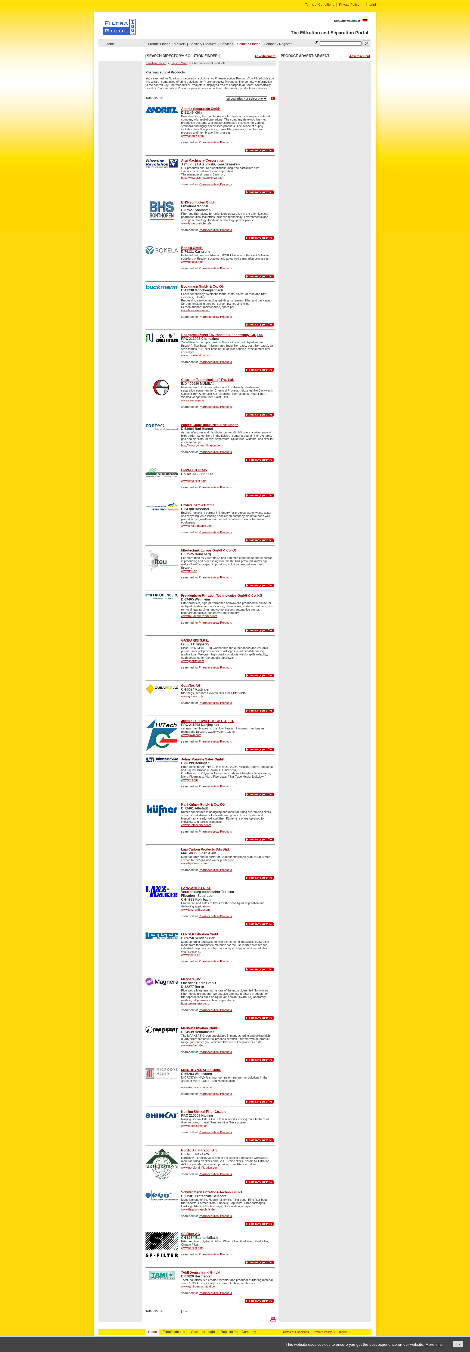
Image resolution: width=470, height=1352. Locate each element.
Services (226, 44)
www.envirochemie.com (196, 525)
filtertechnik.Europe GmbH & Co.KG (208, 550)
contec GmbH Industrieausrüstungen (209, 425)
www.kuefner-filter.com (196, 825)
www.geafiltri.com (192, 661)
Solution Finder (248, 44)
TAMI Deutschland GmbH (200, 1272)
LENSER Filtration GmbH (200, 934)
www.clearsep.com (193, 400)
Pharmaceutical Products (215, 142)
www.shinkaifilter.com (195, 1125)
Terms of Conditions (319, 5)
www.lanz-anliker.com (195, 909)
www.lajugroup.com (194, 863)
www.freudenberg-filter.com (199, 616)
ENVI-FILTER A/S (194, 470)
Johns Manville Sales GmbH (202, 759)
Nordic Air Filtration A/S (199, 1150)
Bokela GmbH (192, 248)
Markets (179, 44)
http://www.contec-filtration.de (200, 445)
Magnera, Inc (191, 979)
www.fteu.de (189, 570)
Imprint (371, 5)
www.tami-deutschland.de (198, 1286)
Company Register (278, 44)
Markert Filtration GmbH (199, 1028)
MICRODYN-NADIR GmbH (201, 1070)
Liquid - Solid (179, 63)
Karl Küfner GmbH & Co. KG (203, 804)
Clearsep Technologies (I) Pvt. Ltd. (207, 380)
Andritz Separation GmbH (201, 109)
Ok (458, 1344)
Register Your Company (238, 1332)
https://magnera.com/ (195, 1003)
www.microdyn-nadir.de (196, 1087)
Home (110, 44)
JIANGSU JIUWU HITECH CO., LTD (207, 721)
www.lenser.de (190, 954)
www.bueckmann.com (195, 310)
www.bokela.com (192, 261)
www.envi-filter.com (193, 480)
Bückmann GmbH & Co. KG (202, 286)
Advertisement (265, 56)
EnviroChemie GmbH (197, 505)
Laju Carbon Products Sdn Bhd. (205, 849)
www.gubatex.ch (192, 696)
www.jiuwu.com (191, 735)
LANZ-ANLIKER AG (196, 888)
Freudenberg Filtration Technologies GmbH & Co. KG (221, 596)
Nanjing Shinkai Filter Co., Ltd (203, 1112)
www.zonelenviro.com (195, 355)
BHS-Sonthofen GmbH (198, 202)
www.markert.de (192, 1045)
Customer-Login (203, 1332)
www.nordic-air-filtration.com (199, 1167)
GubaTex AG (190, 686)
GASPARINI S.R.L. (195, 640)
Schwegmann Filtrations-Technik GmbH (211, 1192)
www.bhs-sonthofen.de (196, 223)
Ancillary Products (203, 44)
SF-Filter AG (190, 1234)
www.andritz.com (192, 135)
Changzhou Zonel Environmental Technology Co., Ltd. (222, 335)
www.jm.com (189, 779)
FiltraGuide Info (174, 1332)
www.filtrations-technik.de (198, 1209)
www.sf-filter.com (192, 1247)
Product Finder (159, 44)
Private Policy (349, 5)
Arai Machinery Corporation (202, 160)
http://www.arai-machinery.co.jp (201, 177)
